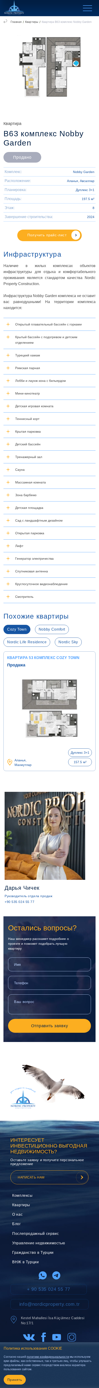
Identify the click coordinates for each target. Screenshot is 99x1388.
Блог (16, 1224)
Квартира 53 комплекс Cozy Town (43, 658)
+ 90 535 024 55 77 (48, 1289)
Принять (14, 1380)
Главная (16, 22)
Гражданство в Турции (33, 1252)
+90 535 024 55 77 (20, 902)
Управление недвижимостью (38, 1243)
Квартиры (31, 22)
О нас (17, 1214)
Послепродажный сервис (35, 1234)
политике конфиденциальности (48, 1356)
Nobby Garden (83, 172)
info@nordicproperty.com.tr (49, 1304)
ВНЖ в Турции (25, 1262)
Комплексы (22, 1195)
